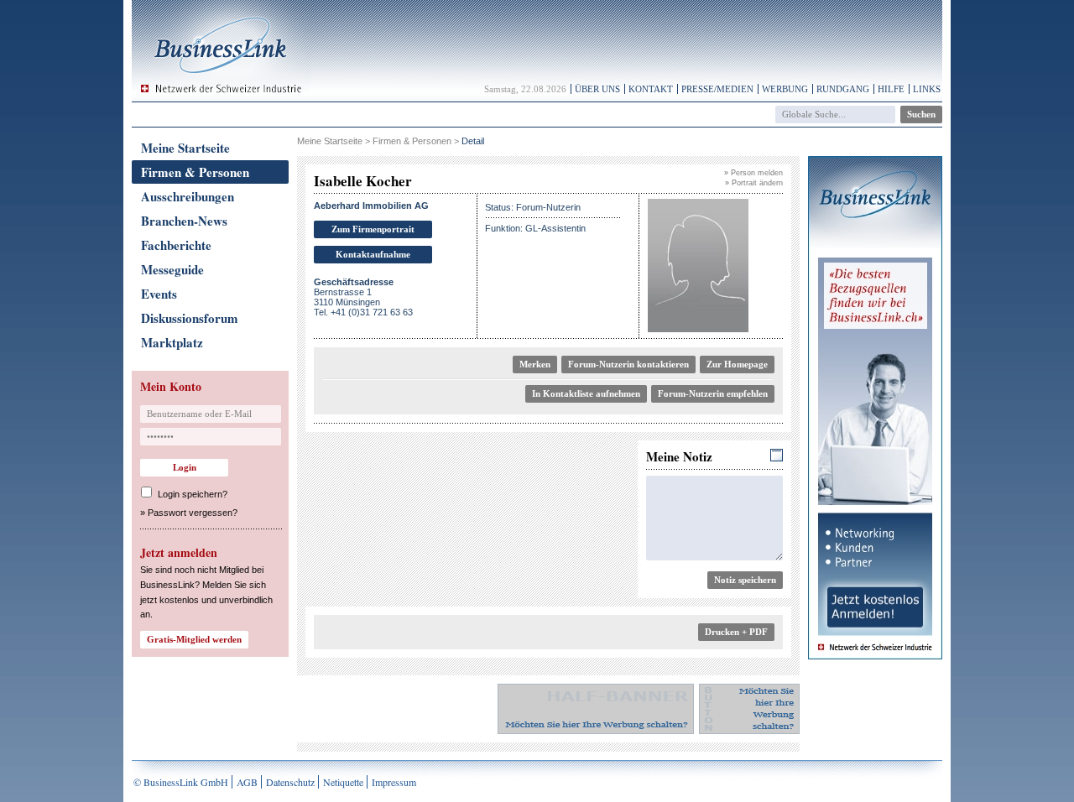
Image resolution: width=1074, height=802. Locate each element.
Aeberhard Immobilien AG (371, 205)
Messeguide (172, 269)
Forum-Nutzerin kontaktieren (628, 364)
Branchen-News (184, 220)
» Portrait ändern (754, 183)
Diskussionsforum (189, 318)
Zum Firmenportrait (372, 229)
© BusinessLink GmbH (180, 782)
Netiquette (343, 782)
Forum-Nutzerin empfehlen (713, 393)
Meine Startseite (185, 147)
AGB (247, 782)
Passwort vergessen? (192, 513)
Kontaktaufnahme (373, 254)
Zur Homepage (737, 364)
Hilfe (891, 89)
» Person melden (753, 173)
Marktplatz (172, 342)
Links (927, 89)
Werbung (785, 89)
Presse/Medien (717, 89)
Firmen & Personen (195, 172)
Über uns (597, 89)
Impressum (394, 782)
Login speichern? (192, 494)
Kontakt (650, 89)
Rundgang (842, 89)
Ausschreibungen (187, 196)
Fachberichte (176, 245)
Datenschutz (290, 782)
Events (159, 293)
